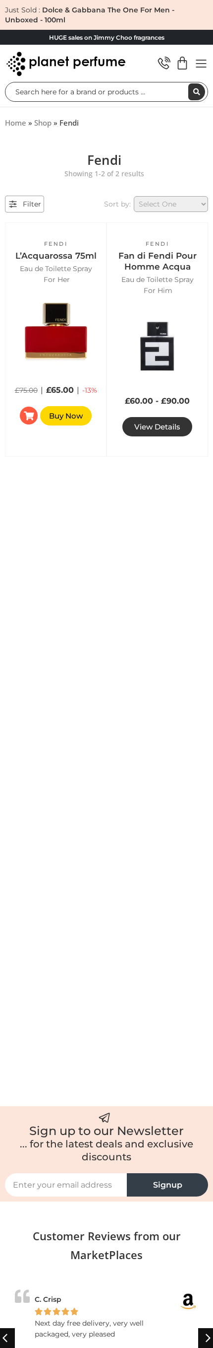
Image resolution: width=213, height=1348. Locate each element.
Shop (43, 123)
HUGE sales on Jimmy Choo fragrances (106, 37)
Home (15, 123)
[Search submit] (196, 91)
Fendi (56, 243)
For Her (57, 279)
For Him (158, 290)
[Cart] (182, 63)
